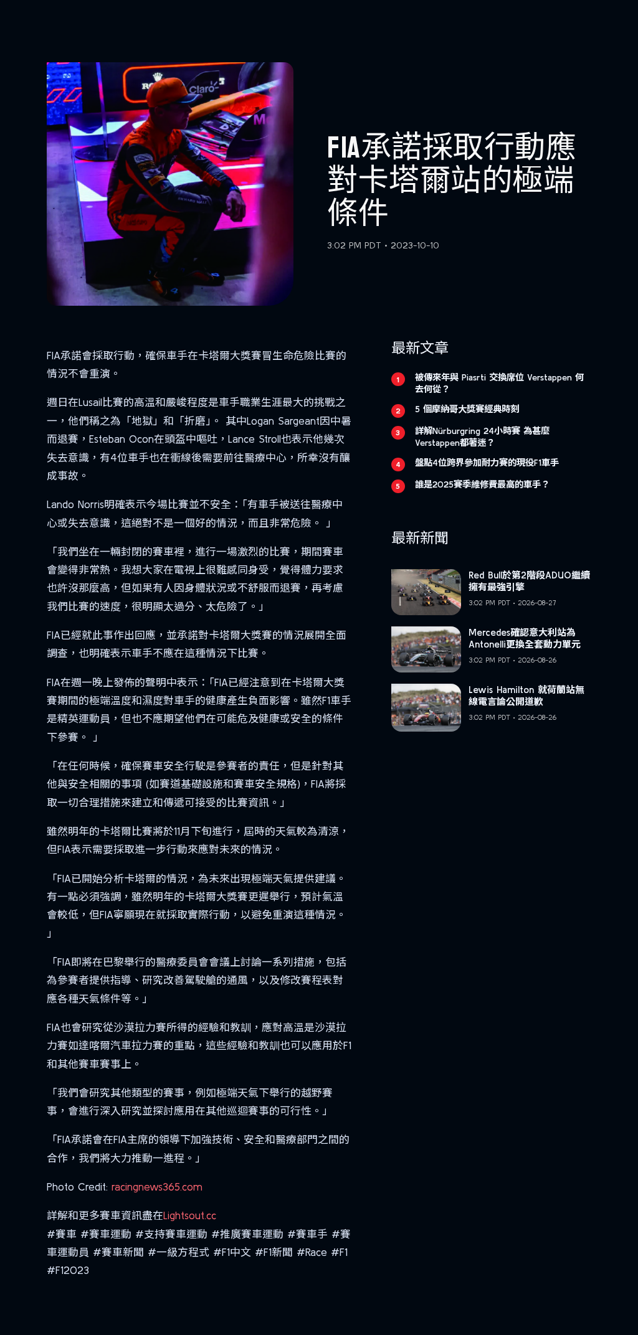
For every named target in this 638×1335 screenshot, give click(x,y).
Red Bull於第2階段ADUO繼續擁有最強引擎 (529, 581)
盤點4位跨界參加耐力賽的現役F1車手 (487, 463)
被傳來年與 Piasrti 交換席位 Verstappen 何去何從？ (499, 383)
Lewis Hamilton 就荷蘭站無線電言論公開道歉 (526, 695)
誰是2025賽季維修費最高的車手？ (482, 484)
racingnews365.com (157, 1186)
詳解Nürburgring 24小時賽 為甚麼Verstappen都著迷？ (482, 437)
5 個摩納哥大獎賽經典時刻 (467, 409)
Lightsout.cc (189, 1215)
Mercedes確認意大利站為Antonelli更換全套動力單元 (525, 638)
